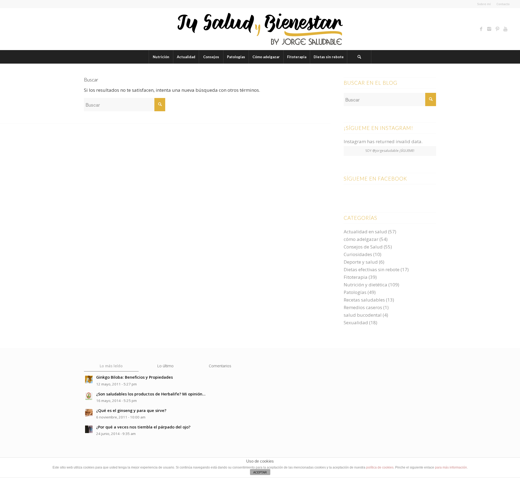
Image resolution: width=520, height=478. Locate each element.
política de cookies (380, 467)
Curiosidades (358, 254)
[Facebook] (481, 29)
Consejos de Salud (363, 247)
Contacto (503, 4)
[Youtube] (506, 29)
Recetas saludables (364, 300)
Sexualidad (356, 322)
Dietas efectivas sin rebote (371, 269)
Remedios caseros (363, 307)
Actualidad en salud (365, 231)
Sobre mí (484, 4)
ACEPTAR (260, 472)
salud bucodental (363, 315)
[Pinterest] (497, 29)
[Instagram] (489, 29)
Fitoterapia (356, 277)
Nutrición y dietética (365, 284)
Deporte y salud (361, 262)
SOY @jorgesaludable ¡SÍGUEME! (389, 150)
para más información (451, 467)
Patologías (355, 292)
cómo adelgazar (361, 239)
